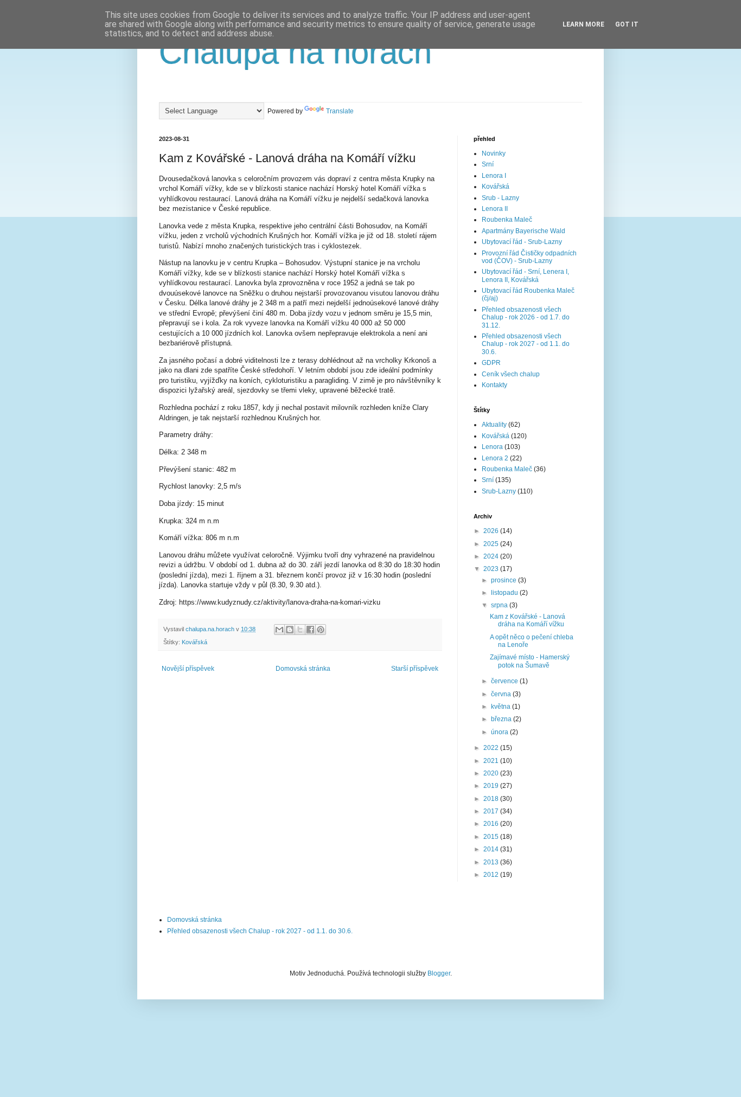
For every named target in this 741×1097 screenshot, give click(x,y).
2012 (491, 874)
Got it (626, 24)
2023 (491, 569)
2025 (491, 544)
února (500, 732)
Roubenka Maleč (507, 219)
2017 (491, 811)
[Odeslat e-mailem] (279, 629)
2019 (491, 786)
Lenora (492, 447)
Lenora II (495, 209)
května (501, 706)
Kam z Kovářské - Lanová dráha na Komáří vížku (527, 620)
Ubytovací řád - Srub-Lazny (522, 242)
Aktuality (494, 424)
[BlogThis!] (289, 629)
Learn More (583, 24)
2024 (491, 556)
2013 (491, 862)
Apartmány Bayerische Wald (523, 231)
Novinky (494, 153)
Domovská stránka (303, 668)
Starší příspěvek (414, 668)
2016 (491, 823)
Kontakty (494, 385)
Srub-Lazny (499, 491)
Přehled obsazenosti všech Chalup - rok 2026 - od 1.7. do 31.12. (526, 317)
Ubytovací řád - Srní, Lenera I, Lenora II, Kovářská (525, 275)
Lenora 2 (495, 458)
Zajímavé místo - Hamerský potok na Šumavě (530, 661)
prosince (504, 580)
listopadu (505, 592)
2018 (491, 799)
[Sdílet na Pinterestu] (320, 629)
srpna (500, 605)
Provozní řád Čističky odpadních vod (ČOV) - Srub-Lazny (529, 257)
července (505, 681)
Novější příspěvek (188, 668)
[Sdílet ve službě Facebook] (310, 629)
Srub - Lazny (500, 198)
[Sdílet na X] (300, 629)
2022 (491, 748)
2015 (491, 837)
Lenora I (494, 175)
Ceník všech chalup (511, 374)
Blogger (438, 973)
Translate (340, 111)
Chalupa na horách (295, 52)
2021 (491, 761)
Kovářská (194, 642)
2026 (491, 531)
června (502, 694)
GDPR (491, 363)
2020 (491, 773)
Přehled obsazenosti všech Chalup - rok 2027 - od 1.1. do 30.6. (526, 344)
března (502, 719)
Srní (488, 164)
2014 (491, 849)
